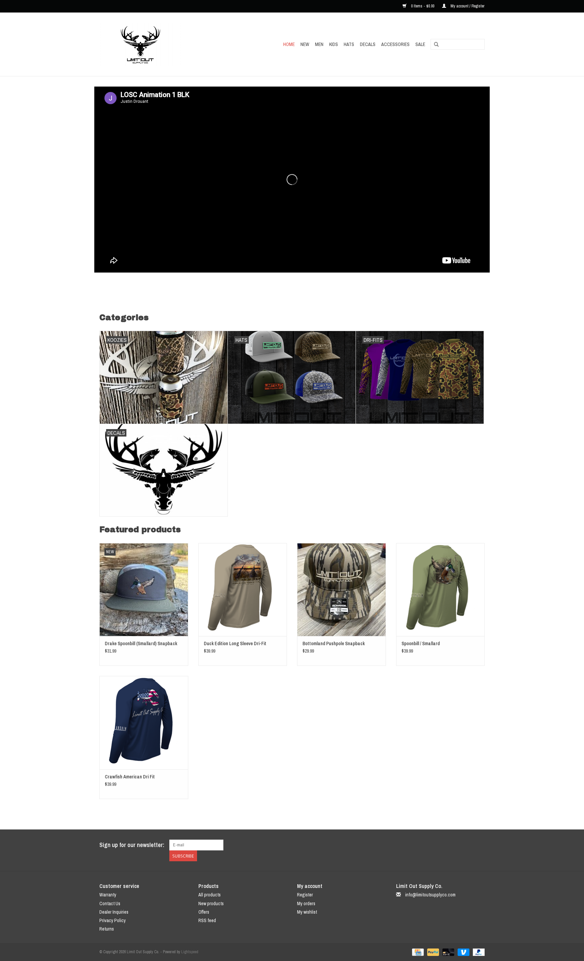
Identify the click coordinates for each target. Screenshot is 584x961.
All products (209, 895)
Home (289, 44)
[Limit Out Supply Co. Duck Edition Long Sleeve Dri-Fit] (242, 589)
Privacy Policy (112, 920)
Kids (333, 44)
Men (319, 44)
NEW (304, 44)
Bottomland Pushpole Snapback (333, 643)
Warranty (107, 895)
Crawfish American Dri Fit (130, 777)
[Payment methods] (417, 952)
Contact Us (109, 903)
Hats (349, 44)
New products (211, 903)
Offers (203, 912)
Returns (106, 929)
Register (305, 895)
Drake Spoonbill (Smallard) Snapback (141, 643)
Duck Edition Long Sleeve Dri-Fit (235, 643)
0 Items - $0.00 (422, 6)
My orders (306, 903)
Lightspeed (189, 952)
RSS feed (207, 920)
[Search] (436, 44)
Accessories (395, 44)
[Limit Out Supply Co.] (155, 44)
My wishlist (307, 912)
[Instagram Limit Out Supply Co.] (479, 845)
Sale (420, 44)
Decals (367, 44)
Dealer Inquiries (113, 912)
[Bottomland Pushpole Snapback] (341, 589)
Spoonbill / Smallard (421, 643)
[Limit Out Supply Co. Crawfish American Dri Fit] (143, 722)
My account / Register (467, 6)
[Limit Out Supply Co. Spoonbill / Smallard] (440, 589)
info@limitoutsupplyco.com (430, 895)
